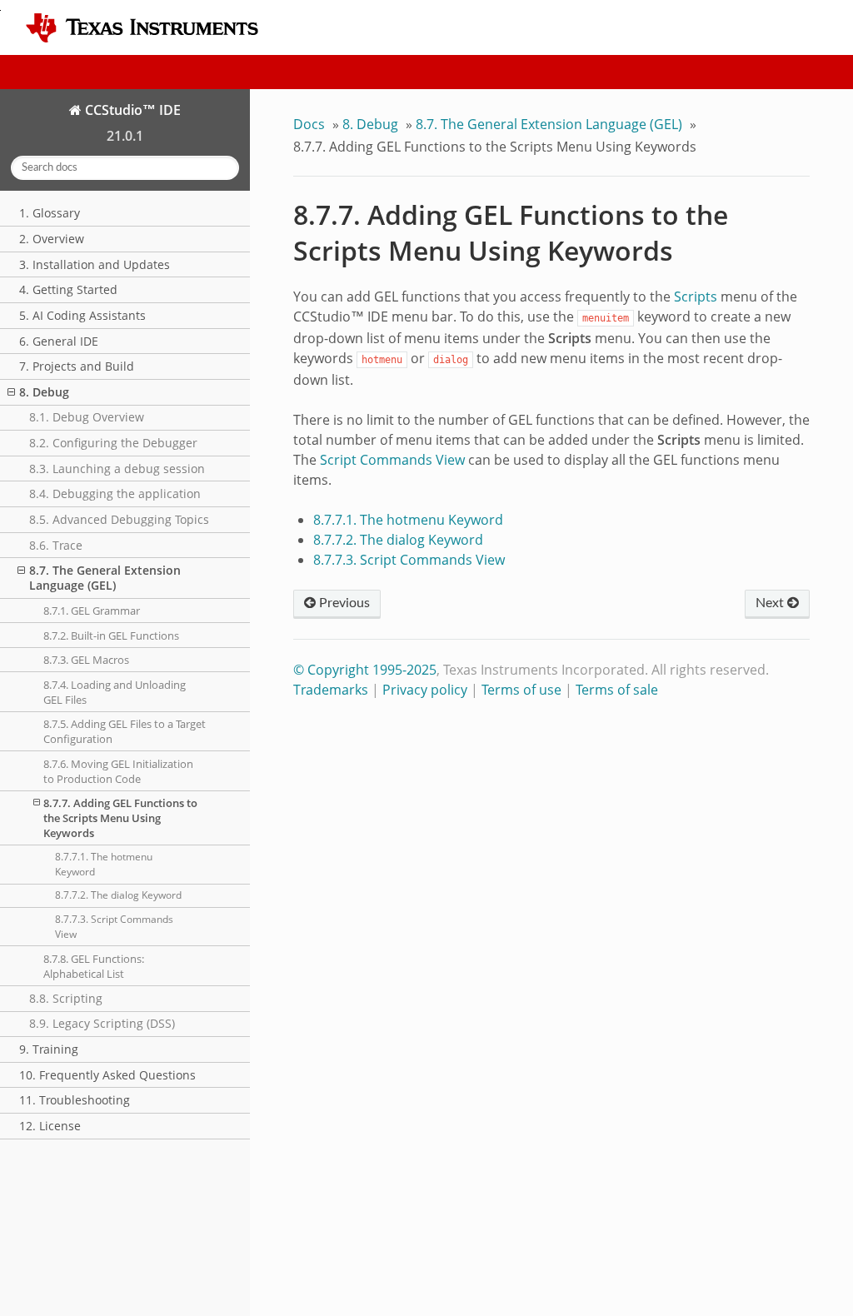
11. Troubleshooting (74, 1100)
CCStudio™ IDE (131, 110)
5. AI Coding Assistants (82, 315)
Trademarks (330, 689)
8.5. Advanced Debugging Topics (119, 519)
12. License (50, 1126)
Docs (309, 124)
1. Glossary (49, 213)
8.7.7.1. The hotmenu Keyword (103, 864)
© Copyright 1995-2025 (364, 669)
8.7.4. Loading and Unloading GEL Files (114, 692)
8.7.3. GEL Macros (86, 659)
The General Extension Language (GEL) (549, 124)
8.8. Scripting (65, 998)
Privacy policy (424, 689)
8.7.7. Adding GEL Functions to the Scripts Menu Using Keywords (120, 817)
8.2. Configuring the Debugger (113, 443)
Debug (370, 124)
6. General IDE (58, 341)
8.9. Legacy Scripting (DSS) (102, 1023)
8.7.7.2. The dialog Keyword (118, 895)
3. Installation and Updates (94, 264)
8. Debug (44, 392)
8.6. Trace (55, 545)
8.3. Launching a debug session (117, 468)
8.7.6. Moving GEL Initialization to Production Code (118, 771)
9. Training (48, 1049)
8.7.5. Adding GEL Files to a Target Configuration (124, 731)
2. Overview (51, 239)
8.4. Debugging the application (115, 493)
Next (771, 603)
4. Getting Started (68, 289)
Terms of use (521, 689)
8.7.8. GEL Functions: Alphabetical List (93, 966)
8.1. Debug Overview (86, 417)
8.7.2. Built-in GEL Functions (111, 635)
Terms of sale (617, 689)
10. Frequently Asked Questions (107, 1075)
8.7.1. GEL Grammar (91, 610)
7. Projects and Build (76, 366)
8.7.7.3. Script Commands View (114, 926)
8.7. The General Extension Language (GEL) (105, 577)
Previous (343, 603)
